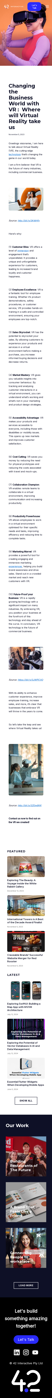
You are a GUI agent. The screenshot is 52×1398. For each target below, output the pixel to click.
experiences (15, 566)
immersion (23, 250)
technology (15, 154)
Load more (26, 1285)
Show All (26, 1100)
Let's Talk (34, 6)
